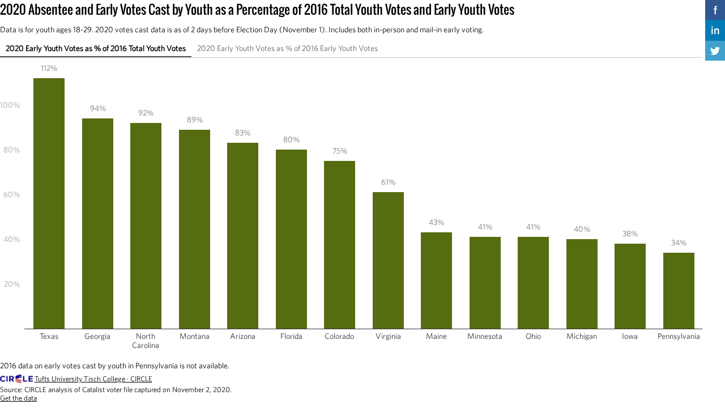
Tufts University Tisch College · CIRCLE (93, 379)
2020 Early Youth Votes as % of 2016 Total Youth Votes (96, 48)
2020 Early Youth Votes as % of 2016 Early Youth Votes (287, 48)
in (715, 29)
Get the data (18, 398)
